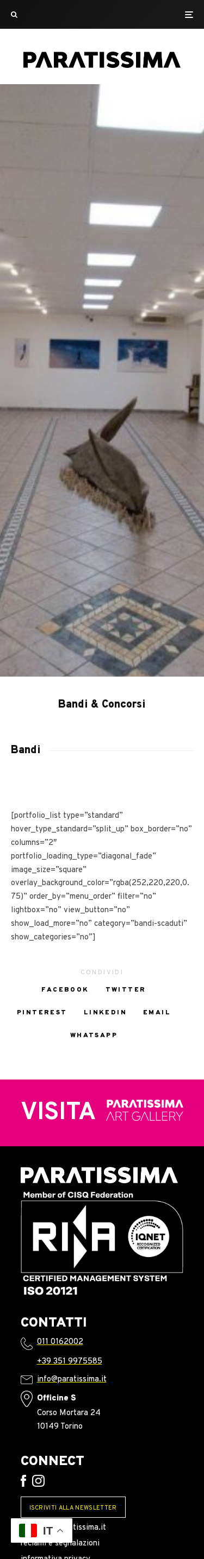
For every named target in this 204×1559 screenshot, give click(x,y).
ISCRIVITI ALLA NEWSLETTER (73, 1508)
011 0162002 (60, 1342)
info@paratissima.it (72, 1379)
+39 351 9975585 (69, 1361)
